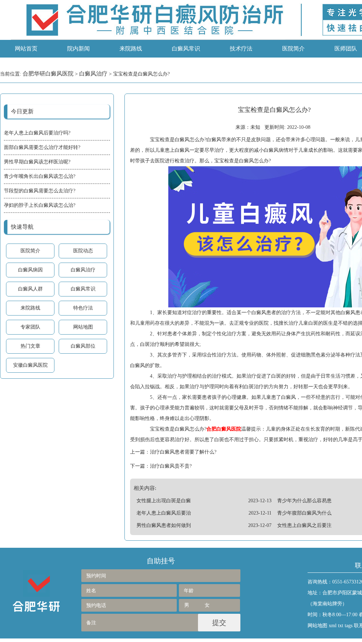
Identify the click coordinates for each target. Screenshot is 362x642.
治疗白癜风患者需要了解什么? (183, 452)
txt (340, 625)
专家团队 (30, 327)
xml (333, 625)
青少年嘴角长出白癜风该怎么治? (39, 176)
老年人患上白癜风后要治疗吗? (37, 133)
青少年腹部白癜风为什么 (304, 513)
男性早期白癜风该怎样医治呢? (37, 161)
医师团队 (345, 49)
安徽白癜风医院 (30, 365)
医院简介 (293, 49)
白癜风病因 (30, 269)
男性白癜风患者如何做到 (163, 525)
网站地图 (83, 327)
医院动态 (83, 250)
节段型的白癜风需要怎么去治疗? (39, 190)
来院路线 (130, 49)
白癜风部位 (83, 346)
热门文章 (30, 346)
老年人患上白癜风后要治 (163, 513)
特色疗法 (83, 308)
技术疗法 (241, 49)
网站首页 (26, 49)
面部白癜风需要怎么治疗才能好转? (42, 147)
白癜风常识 (186, 49)
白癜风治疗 (93, 74)
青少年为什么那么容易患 (304, 500)
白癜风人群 (30, 289)
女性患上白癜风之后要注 (304, 525)
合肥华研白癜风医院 (48, 74)
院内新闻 (78, 49)
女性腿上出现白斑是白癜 (163, 500)
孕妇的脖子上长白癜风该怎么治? (39, 205)
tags (348, 625)
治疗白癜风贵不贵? (171, 466)
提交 (219, 622)
